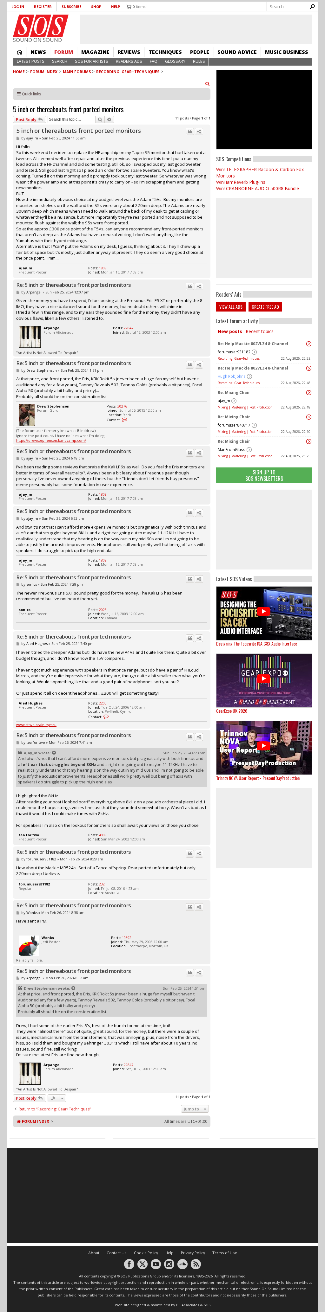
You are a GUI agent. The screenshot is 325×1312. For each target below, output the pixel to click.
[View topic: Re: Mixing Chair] (309, 393)
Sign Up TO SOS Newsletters (264, 475)
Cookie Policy (146, 1253)
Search (59, 61)
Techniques (165, 51)
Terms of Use (224, 1253)
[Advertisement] (264, 529)
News (38, 51)
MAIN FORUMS (77, 71)
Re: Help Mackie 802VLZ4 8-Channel (253, 343)
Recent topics (260, 331)
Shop (96, 6)
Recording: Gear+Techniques (127, 71)
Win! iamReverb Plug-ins (240, 182)
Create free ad (265, 306)
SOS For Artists (91, 61)
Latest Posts (30, 61)
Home (19, 52)
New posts (230, 331)
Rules (199, 61)
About (93, 1253)
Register (43, 6)
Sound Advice (237, 51)
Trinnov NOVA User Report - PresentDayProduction (258, 778)
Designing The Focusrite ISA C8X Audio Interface (256, 643)
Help (115, 6)
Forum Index (43, 71)
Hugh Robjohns (232, 376)
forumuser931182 (234, 352)
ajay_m (224, 400)
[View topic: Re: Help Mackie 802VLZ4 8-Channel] (309, 344)
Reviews (129, 51)
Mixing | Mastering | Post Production (245, 407)
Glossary (175, 61)
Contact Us (117, 1253)
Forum (63, 51)
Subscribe (71, 6)
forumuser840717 (234, 425)
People (199, 51)
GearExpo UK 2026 (231, 710)
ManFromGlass (231, 449)
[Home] (41, 26)
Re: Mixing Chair (234, 392)
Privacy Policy (193, 1253)
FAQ (153, 61)
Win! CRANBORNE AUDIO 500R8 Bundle (257, 188)
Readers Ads (129, 61)
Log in (17, 6)
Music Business (286, 51)
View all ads (230, 306)
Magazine (95, 51)
